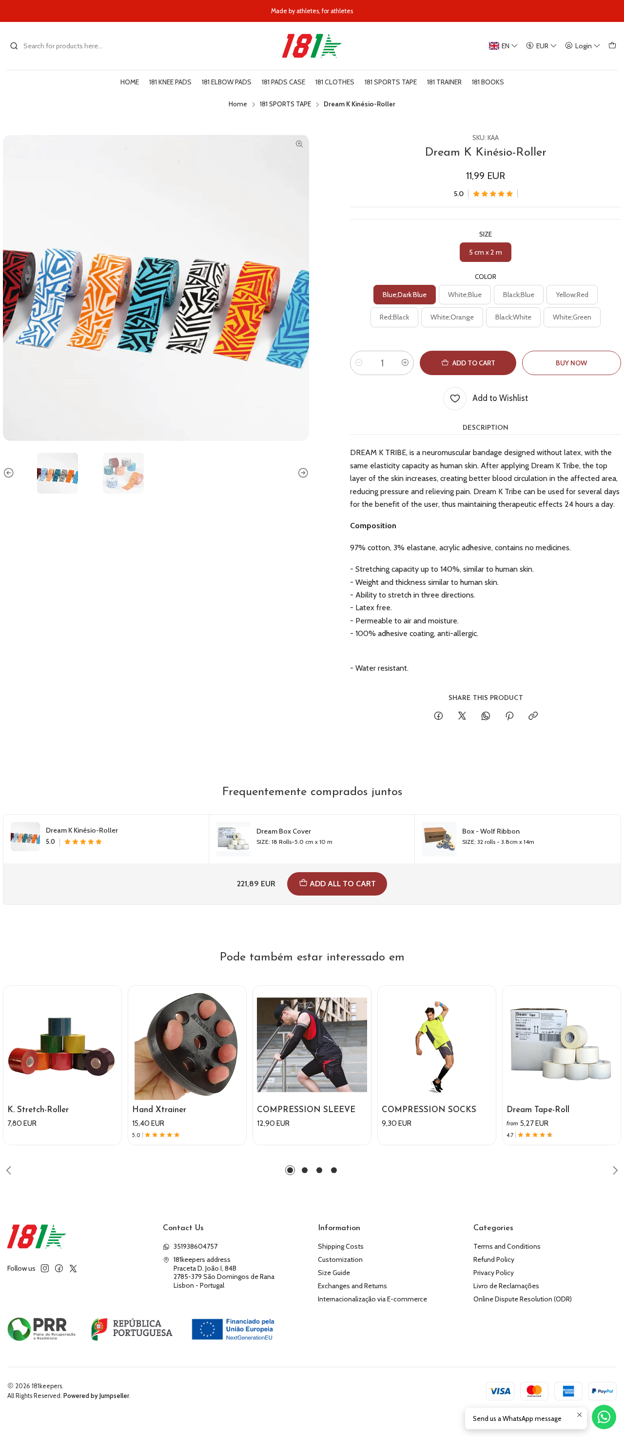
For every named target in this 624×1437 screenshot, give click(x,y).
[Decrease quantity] (359, 363)
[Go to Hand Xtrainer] (187, 1045)
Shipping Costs (341, 1246)
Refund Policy (493, 1259)
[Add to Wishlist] (109, 1031)
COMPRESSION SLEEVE (306, 1110)
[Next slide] (301, 473)
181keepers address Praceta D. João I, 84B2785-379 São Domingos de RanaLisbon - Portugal (224, 1272)
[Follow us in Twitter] (73, 1268)
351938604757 (195, 1246)
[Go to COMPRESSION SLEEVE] (312, 1045)
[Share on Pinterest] (509, 716)
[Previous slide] (10, 473)
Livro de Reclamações (506, 1285)
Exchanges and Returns (352, 1285)
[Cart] (612, 46)
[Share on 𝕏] (462, 716)
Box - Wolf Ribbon (491, 831)
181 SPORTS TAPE (285, 104)
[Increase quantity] (405, 363)
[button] (290, 1170)
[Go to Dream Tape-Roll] (562, 1045)
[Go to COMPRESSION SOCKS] (437, 1045)
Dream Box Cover (283, 831)
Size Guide (334, 1272)
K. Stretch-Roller (38, 1110)
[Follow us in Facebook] (59, 1268)
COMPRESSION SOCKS (429, 1110)
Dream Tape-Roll (538, 1110)
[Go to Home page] (311, 46)
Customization (340, 1259)
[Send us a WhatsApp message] (604, 1417)
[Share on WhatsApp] (486, 716)
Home (238, 104)
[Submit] (14, 46)
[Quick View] (109, 1054)
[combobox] (59, 46)
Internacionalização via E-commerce (372, 1299)
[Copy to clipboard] (533, 716)
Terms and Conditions (507, 1246)
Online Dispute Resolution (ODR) (522, 1299)
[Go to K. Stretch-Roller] (62, 1045)
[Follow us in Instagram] (45, 1268)
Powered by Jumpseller (96, 1395)
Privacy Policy (493, 1272)
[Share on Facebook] (438, 716)
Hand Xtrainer (159, 1110)
